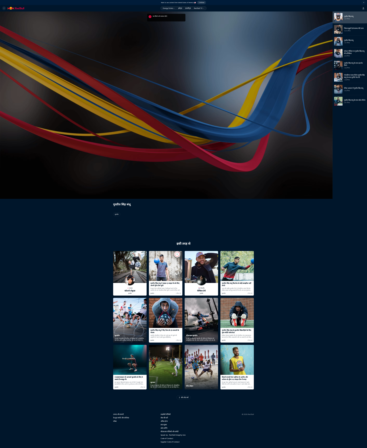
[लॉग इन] (363, 8)
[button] (363, 2)
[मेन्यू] (4, 8)
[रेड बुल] (15, 8)
